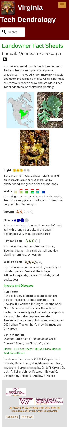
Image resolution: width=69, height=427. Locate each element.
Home (8, 349)
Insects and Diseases (18, 285)
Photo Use (27, 416)
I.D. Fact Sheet (23, 349)
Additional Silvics (14, 353)
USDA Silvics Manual (48, 349)
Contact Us (12, 416)
